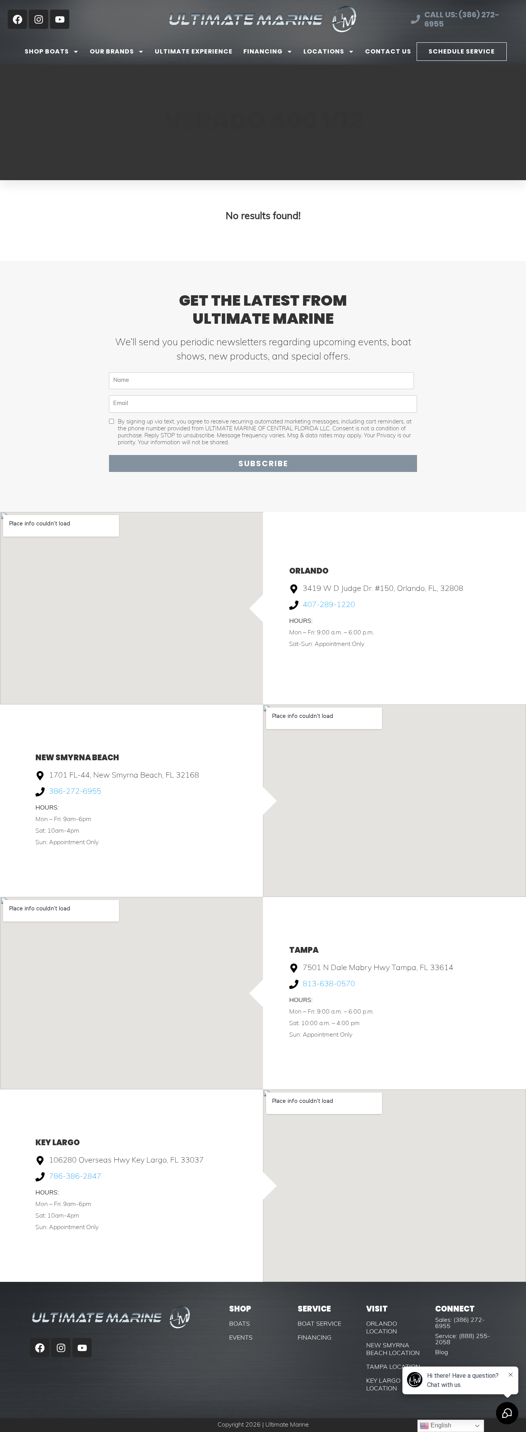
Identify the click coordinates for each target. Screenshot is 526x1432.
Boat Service (319, 1324)
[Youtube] (59, 19)
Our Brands (112, 51)
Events (241, 1338)
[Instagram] (38, 19)
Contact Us (388, 51)
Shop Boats (47, 51)
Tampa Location (393, 1367)
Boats (239, 1324)
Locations (323, 51)
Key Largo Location (383, 1385)
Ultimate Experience (194, 51)
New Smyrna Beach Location (393, 1350)
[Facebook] (17, 19)
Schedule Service (462, 51)
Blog (441, 1353)
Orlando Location (381, 1328)
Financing (263, 51)
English (440, 1425)
